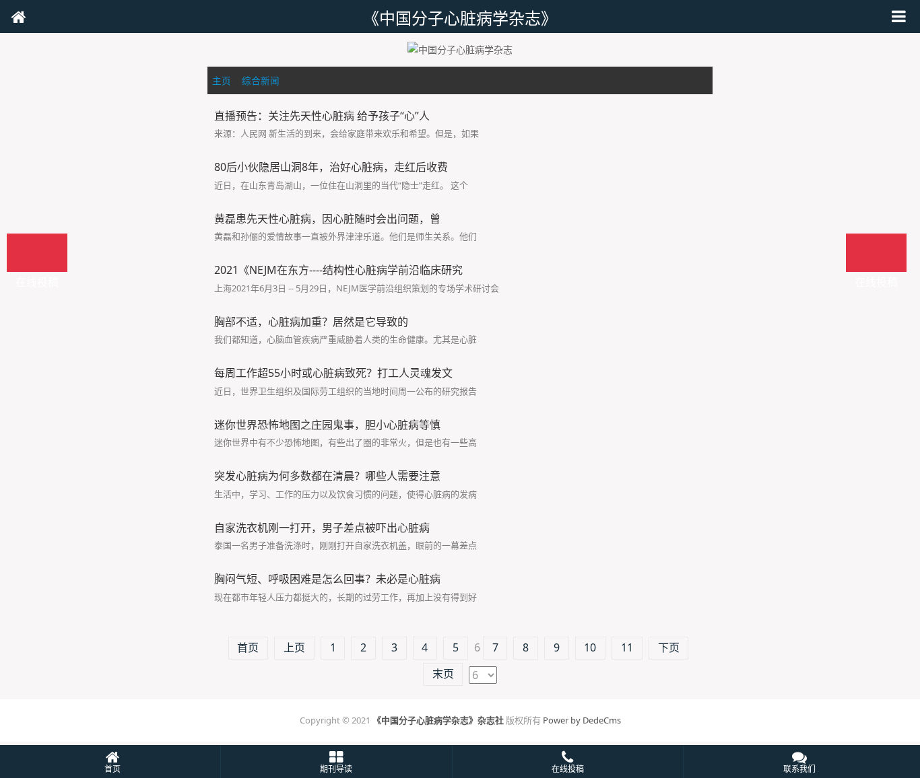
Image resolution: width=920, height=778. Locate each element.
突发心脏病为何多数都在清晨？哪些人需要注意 (327, 475)
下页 (669, 647)
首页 (248, 647)
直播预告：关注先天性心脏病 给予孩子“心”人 (322, 115)
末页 (443, 673)
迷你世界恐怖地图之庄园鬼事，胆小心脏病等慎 (327, 424)
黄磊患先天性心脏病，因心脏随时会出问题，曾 (327, 218)
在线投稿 (876, 253)
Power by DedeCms (582, 720)
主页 (221, 80)
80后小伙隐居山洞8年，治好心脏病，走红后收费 (331, 167)
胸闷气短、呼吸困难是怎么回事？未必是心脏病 (327, 578)
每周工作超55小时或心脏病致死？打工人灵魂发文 (333, 372)
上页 (294, 647)
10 (590, 647)
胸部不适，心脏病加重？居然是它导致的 (311, 321)
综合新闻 (261, 80)
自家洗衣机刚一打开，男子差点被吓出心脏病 (322, 527)
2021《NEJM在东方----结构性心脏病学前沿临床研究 (338, 269)
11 (627, 647)
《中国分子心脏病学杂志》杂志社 (438, 720)
